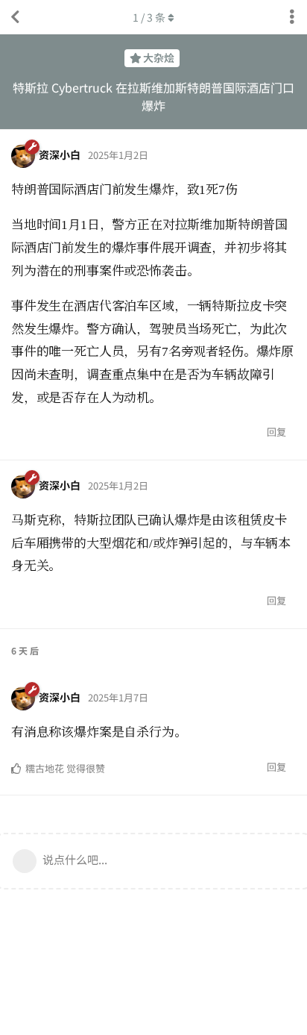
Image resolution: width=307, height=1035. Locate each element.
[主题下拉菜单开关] (292, 17)
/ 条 (149, 17)
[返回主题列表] (15, 17)
